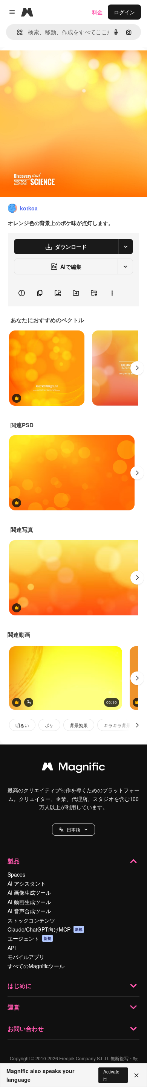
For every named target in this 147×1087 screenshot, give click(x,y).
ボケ (49, 725)
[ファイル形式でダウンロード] (125, 246)
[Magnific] (73, 768)
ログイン (124, 12)
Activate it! (111, 1075)
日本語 (73, 829)
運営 (14, 1007)
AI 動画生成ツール (29, 902)
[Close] (136, 1075)
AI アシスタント (27, 883)
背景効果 (79, 725)
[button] (73, 830)
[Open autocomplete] (16, 32)
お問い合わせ (26, 1028)
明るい (22, 725)
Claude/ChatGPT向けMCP (45, 929)
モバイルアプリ (26, 957)
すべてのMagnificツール (36, 966)
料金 (97, 12)
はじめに (20, 985)
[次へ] (137, 368)
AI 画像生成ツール (29, 892)
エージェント (29, 938)
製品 (14, 861)
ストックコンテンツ (31, 920)
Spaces (16, 874)
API (12, 948)
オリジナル (52, 65)
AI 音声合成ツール (29, 911)
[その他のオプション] (111, 292)
